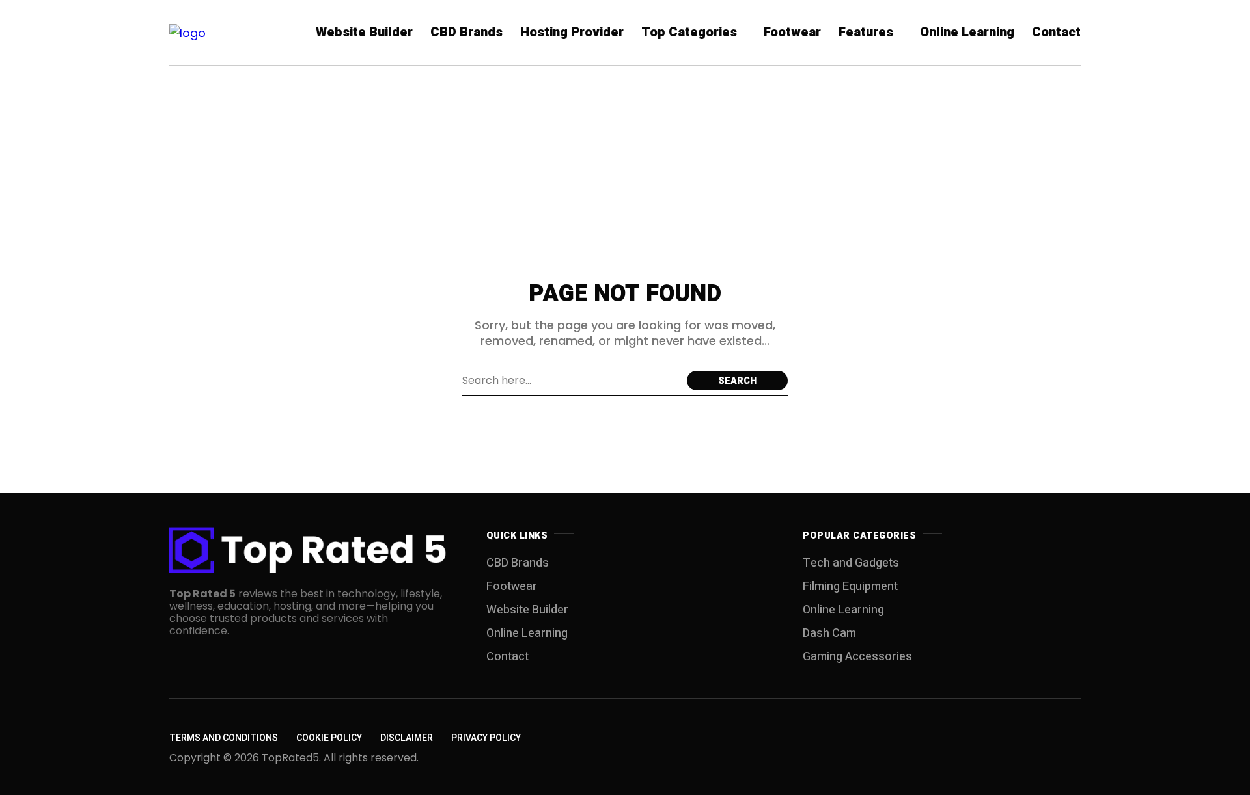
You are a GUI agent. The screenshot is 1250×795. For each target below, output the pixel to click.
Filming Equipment (850, 586)
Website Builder (527, 610)
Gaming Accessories (857, 657)
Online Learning (527, 633)
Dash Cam (829, 633)
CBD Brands (517, 563)
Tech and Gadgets (851, 563)
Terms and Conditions (223, 738)
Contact (507, 657)
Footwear (511, 586)
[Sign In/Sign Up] (1197, 149)
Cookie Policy (329, 738)
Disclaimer (406, 738)
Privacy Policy (486, 738)
